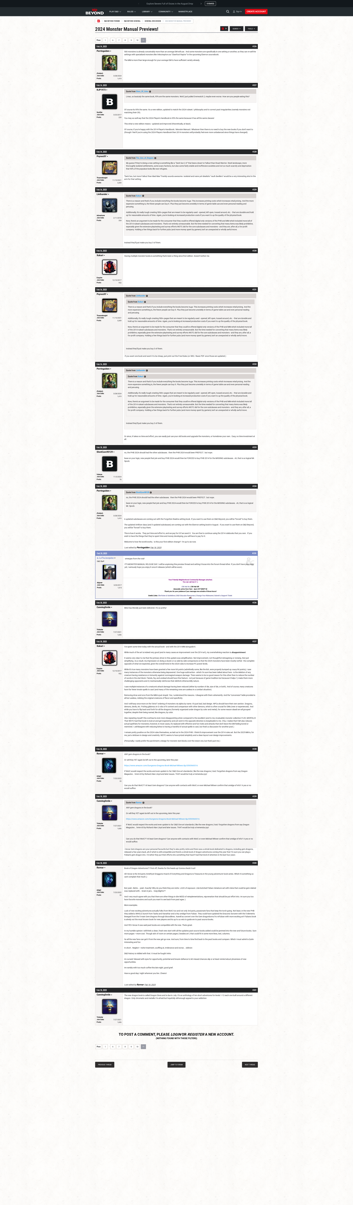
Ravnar (139, 802)
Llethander (140, 296)
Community (165, 11)
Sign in (239, 11)
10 (137, 40)
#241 (254, 990)
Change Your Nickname (204, 596)
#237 (254, 641)
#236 (254, 603)
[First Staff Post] (224, 28)
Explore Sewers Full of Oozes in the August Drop (170, 3)
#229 (254, 189)
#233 (254, 447)
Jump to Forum (176, 1065)
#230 (254, 251)
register (195, 1034)
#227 (254, 85)
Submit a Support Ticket (223, 596)
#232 (254, 364)
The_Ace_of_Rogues (145, 158)
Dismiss (210, 3)
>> (150, 91)
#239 (254, 796)
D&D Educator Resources (185, 596)
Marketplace (185, 11)
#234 (254, 486)
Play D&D (114, 11)
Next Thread (250, 1065)
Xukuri (138, 196)
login (176, 1034)
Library (146, 11)
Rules (130, 11)
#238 (254, 749)
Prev (99, 40)
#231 (254, 289)
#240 (254, 863)
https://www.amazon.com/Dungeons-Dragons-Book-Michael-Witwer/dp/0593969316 (161, 765)
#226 (254, 46)
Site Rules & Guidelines (166, 596)
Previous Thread (104, 1065)
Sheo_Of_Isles (142, 91)
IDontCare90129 (142, 492)
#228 (254, 152)
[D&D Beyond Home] (94, 11)
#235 (254, 553)
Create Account (256, 11)
